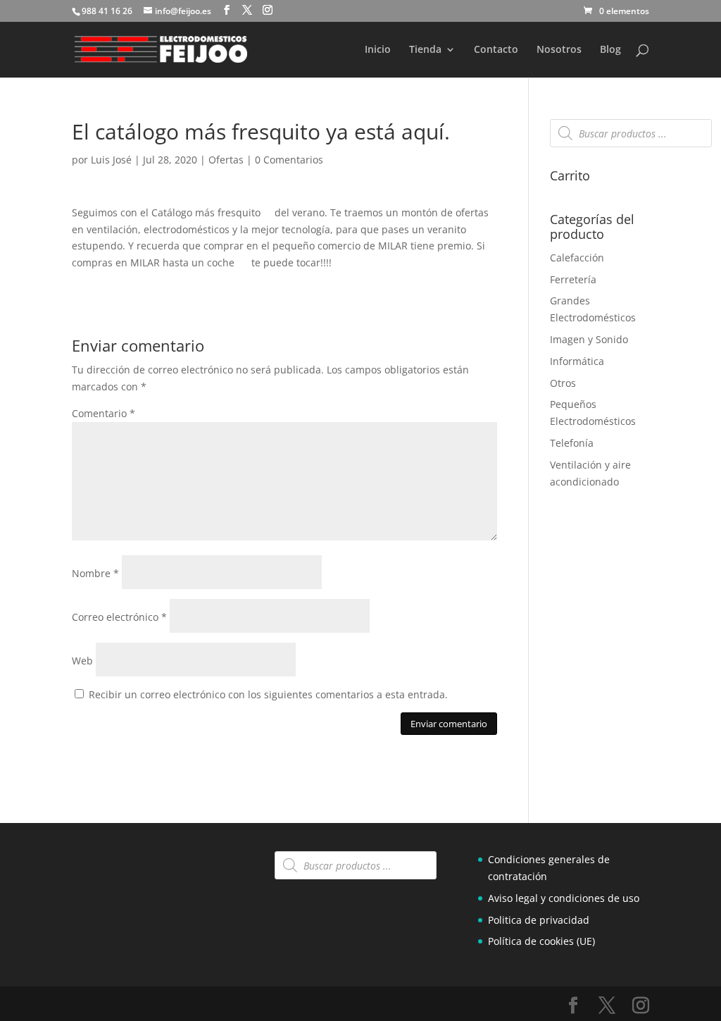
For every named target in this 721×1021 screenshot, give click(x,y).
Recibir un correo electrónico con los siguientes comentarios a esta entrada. (268, 694)
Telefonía (572, 443)
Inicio (378, 50)
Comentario (103, 413)
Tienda (425, 50)
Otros (563, 383)
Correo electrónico (119, 617)
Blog (610, 50)
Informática (577, 361)
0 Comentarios (289, 159)
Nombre (95, 573)
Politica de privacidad (538, 920)
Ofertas (226, 159)
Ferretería (573, 279)
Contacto (496, 50)
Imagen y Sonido (589, 339)
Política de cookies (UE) (541, 941)
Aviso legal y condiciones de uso (563, 898)
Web (82, 660)
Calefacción (577, 257)
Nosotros (559, 50)
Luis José (111, 159)
